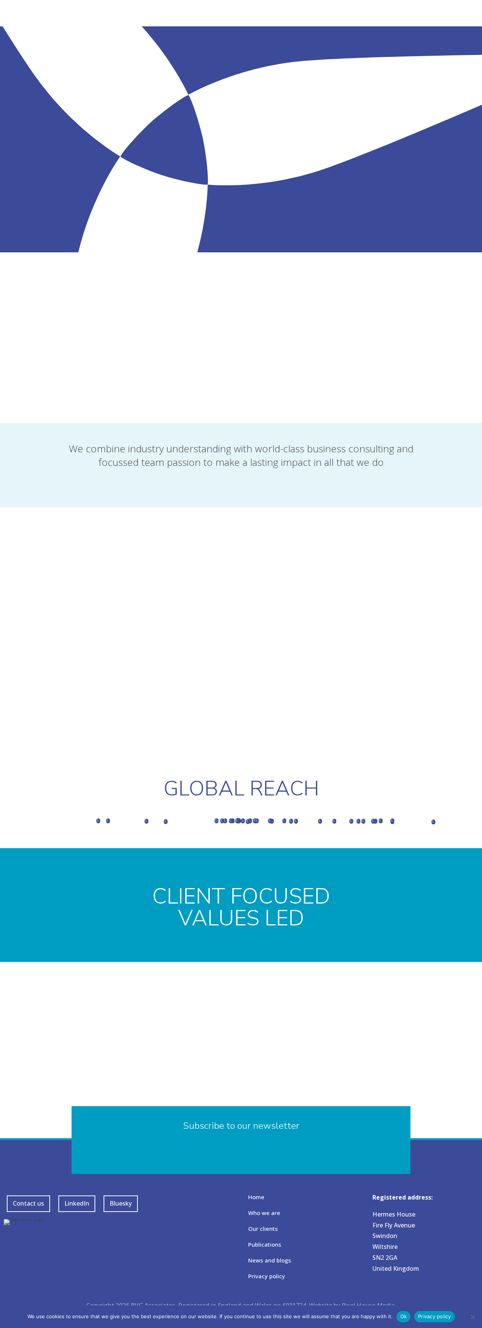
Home (256, 1197)
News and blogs (269, 1260)
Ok (403, 1316)
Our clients (263, 1228)
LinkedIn (76, 1203)
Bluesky (121, 1203)
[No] (472, 1316)
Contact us (28, 1203)
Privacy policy (266, 1276)
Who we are (264, 1213)
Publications (264, 1244)
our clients (193, 505)
